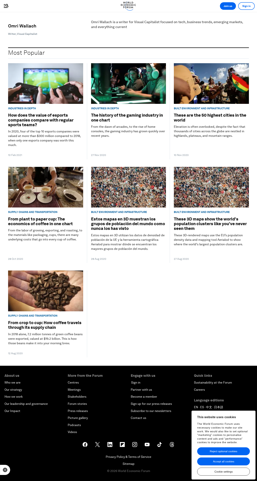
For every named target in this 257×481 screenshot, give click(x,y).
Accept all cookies (223, 461)
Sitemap (129, 464)
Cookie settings (223, 471)
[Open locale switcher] (5, 470)
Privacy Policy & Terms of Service (128, 457)
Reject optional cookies (223, 451)
